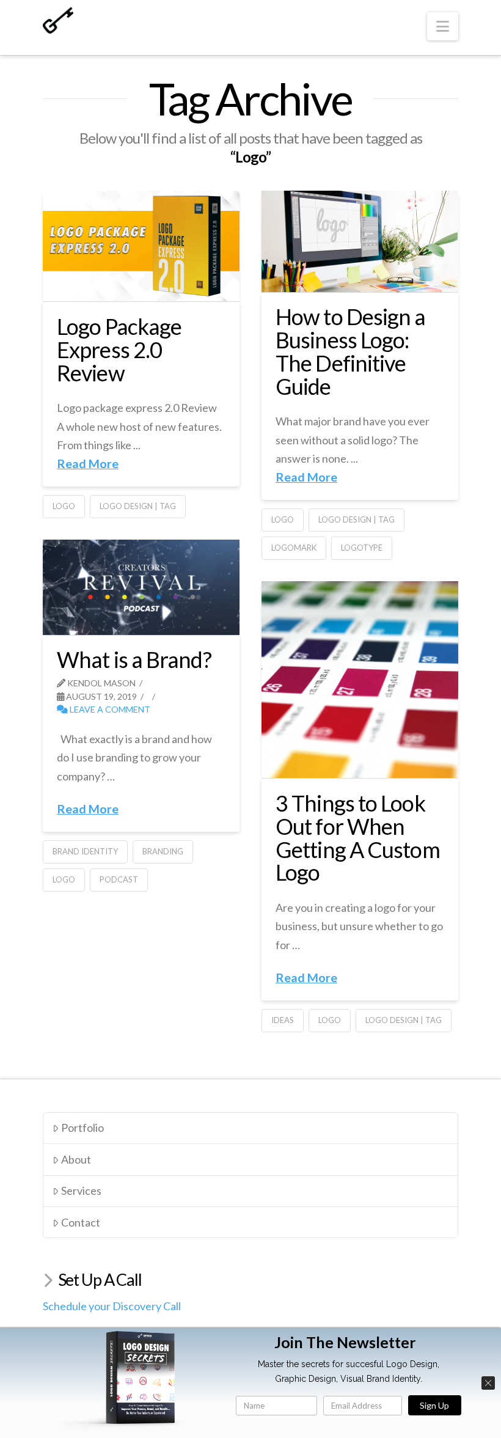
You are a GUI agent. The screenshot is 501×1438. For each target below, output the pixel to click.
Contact (80, 1222)
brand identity (85, 851)
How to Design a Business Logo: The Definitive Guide (351, 351)
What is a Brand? (134, 659)
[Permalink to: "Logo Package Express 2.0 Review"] (141, 246)
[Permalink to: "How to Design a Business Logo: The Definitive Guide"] (359, 241)
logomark (293, 547)
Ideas (282, 1020)
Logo (64, 506)
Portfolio (82, 1127)
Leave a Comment (109, 709)
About (76, 1159)
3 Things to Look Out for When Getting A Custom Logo (358, 838)
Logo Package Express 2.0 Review (119, 349)
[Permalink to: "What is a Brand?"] (141, 587)
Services (81, 1190)
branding (162, 851)
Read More (88, 463)
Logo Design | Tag (138, 506)
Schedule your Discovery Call (112, 1306)
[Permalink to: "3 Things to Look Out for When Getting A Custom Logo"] (359, 679)
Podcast (119, 879)
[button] (442, 26)
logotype (361, 547)
